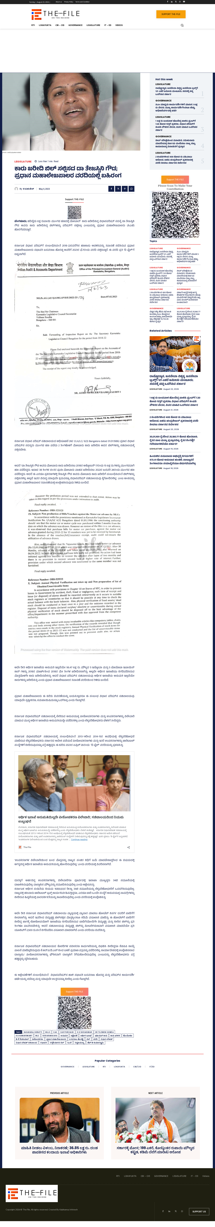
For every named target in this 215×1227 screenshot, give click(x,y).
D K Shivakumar (84, 1032)
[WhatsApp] (180, 2)
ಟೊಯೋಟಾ (127, 1036)
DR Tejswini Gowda (104, 1032)
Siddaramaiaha (49, 1036)
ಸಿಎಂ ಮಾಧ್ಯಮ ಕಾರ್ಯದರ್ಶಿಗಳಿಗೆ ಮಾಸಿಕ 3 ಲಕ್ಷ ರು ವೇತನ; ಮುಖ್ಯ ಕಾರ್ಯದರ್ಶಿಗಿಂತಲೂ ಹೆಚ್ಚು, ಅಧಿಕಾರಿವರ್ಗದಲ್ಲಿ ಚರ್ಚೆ (176, 108)
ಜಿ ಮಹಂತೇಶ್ (28, 189)
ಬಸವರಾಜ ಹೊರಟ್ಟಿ (76, 1039)
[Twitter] (176, 2)
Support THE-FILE (74, 200)
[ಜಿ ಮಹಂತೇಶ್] (17, 189)
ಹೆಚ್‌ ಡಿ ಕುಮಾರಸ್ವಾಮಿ (95, 1043)
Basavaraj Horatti (33, 1032)
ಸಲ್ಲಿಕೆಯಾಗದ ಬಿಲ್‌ (57, 1043)
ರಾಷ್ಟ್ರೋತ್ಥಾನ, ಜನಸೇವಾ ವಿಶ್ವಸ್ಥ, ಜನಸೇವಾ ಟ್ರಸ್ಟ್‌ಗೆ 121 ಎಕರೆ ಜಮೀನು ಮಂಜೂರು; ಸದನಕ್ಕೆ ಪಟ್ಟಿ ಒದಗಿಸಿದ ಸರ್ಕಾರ (176, 91)
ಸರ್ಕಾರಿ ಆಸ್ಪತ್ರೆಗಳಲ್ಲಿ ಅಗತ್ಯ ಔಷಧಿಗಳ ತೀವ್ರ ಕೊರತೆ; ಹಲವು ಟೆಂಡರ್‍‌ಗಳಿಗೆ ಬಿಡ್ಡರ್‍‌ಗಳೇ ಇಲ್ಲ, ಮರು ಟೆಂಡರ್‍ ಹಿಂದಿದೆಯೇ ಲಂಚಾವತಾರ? (189, 297)
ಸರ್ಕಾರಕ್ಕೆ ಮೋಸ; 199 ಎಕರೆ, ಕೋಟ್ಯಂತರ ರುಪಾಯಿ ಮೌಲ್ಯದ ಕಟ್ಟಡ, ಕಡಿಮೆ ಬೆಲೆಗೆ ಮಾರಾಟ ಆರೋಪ (155, 1150)
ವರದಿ (95, 1039)
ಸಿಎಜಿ (69, 1043)
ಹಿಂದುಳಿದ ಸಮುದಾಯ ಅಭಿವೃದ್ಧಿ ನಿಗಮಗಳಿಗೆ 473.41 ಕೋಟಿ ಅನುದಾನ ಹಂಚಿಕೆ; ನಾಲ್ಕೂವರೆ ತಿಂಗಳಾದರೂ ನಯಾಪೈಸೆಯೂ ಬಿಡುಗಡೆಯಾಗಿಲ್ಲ (173, 460)
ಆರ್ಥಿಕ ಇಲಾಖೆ (86, 1036)
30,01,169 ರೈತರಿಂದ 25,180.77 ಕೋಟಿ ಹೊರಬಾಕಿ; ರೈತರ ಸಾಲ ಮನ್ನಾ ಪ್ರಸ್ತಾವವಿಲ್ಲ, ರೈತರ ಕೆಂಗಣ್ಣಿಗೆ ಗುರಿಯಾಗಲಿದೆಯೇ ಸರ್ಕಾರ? (188, 316)
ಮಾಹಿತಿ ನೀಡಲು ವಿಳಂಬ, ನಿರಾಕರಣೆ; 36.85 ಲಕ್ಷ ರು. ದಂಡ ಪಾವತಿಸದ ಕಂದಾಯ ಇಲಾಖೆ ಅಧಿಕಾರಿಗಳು (59, 1150)
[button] (182, 25)
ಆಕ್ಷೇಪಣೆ (74, 1036)
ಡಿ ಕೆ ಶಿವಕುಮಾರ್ (22, 1039)
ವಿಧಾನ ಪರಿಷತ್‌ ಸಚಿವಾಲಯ (26, 1043)
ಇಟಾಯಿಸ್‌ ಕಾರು (101, 1036)
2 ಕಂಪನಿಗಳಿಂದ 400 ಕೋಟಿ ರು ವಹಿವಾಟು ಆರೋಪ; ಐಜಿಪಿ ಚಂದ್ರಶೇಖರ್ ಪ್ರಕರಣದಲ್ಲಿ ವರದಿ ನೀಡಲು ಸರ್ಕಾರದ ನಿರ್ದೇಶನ (174, 160)
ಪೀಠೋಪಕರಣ (37, 1039)
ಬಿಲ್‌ (88, 1039)
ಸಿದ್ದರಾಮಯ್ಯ (79, 1043)
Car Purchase (67, 1032)
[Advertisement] (107, 50)
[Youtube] (184, 2)
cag (55, 1032)
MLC (37, 1036)
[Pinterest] (125, 189)
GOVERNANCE (163, 101)
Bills (47, 1032)
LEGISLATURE (23, 161)
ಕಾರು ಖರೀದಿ (115, 1036)
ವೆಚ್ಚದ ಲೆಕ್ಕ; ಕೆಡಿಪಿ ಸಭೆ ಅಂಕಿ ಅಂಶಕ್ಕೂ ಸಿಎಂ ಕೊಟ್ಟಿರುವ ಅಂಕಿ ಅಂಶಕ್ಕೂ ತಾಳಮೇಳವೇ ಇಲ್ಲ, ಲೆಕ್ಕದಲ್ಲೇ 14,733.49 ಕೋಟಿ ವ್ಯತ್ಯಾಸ (161, 316)
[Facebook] (167, 2)
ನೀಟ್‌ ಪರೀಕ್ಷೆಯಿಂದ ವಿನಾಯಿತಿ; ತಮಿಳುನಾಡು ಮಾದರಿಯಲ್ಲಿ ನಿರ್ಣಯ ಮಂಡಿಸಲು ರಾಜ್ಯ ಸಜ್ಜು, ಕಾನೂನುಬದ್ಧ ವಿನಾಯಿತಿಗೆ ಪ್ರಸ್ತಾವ (175, 144)
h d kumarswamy (24, 1036)
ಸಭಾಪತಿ (43, 1043)
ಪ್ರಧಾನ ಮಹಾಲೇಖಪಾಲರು (56, 1039)
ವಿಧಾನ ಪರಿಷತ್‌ (106, 1039)
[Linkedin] (171, 2)
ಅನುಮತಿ (64, 1036)
